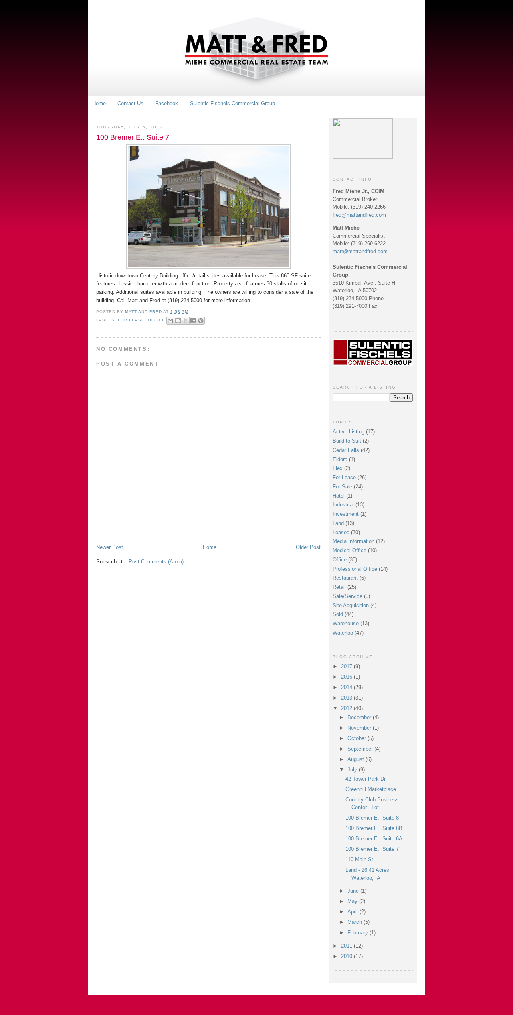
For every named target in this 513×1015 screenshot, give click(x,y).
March (355, 922)
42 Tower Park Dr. (366, 779)
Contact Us (130, 103)
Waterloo (343, 633)
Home (99, 103)
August (356, 759)
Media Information (353, 541)
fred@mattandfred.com (359, 215)
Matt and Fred (144, 311)
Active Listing (348, 432)
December (360, 717)
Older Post (308, 547)
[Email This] (170, 321)
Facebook (166, 103)
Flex (338, 468)
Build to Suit (347, 441)
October (357, 738)
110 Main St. (360, 859)
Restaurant (345, 578)
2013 (347, 698)
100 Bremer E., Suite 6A (373, 839)
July (353, 770)
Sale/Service (347, 596)
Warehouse (346, 623)
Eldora (340, 459)
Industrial (343, 505)
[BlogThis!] (178, 321)
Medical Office (349, 550)
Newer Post (109, 547)
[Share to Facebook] (193, 321)
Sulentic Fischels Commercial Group (232, 103)
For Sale (342, 487)
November (360, 728)
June (353, 891)
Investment (346, 514)
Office (156, 320)
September (360, 749)
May (353, 901)
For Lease (131, 320)
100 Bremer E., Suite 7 (372, 849)
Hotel (339, 496)
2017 (347, 666)
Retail (339, 587)
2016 (347, 677)
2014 (347, 687)
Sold (338, 614)
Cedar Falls (346, 450)
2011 (347, 946)
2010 (347, 956)
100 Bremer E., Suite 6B (373, 828)
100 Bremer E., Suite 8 (372, 818)
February (358, 933)
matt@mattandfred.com (360, 251)
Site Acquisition (351, 605)
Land (338, 523)
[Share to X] (186, 321)
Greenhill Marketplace (370, 789)
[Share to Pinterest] (201, 321)
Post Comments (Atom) (156, 562)
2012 (347, 708)
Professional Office (355, 569)
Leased (341, 532)
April (353, 912)
